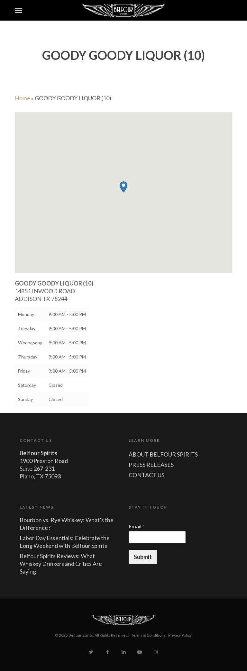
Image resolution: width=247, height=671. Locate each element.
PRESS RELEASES (151, 464)
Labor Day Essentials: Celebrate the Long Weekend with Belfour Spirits (65, 541)
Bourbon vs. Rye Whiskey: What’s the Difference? (67, 523)
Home (22, 98)
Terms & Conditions (148, 635)
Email (137, 526)
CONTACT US (146, 474)
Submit (143, 556)
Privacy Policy (180, 635)
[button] (18, 10)
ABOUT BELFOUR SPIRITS (163, 454)
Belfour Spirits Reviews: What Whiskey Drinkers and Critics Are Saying (61, 563)
